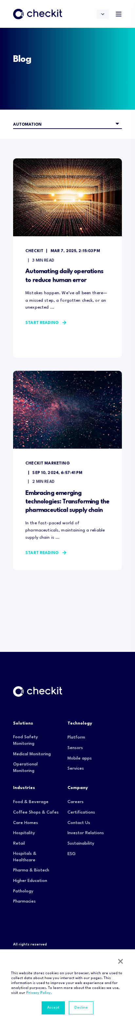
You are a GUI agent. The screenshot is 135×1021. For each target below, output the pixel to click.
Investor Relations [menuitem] (86, 833)
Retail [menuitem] (19, 843)
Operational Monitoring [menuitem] (25, 767)
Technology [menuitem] (80, 723)
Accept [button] (53, 1008)
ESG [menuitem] (72, 854)
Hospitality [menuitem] (24, 833)
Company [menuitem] (78, 788)
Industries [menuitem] (24, 788)
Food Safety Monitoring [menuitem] (25, 740)
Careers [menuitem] (76, 802)
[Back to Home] (37, 14)
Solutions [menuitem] (23, 723)
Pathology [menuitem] (23, 891)
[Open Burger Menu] (118, 14)
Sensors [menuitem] (75, 748)
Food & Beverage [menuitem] (30, 802)
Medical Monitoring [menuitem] (32, 754)
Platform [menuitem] (76, 737)
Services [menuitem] (76, 768)
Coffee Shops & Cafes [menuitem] (36, 812)
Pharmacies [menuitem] (24, 901)
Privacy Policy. (39, 993)
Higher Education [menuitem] (30, 881)
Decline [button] (81, 1008)
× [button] (120, 963)
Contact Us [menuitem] (79, 823)
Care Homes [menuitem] (25, 823)
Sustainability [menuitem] (81, 843)
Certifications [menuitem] (81, 812)
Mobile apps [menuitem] (80, 758)
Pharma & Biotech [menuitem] (31, 870)
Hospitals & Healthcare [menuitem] (24, 856)
